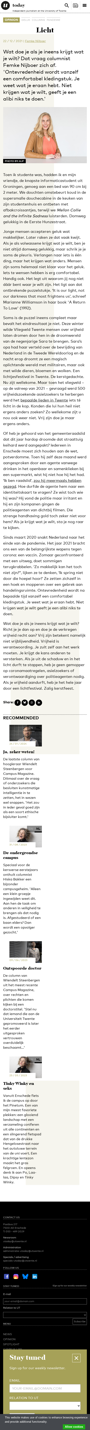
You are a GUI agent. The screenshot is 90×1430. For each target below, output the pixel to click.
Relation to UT (11, 1307)
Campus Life (12, 1349)
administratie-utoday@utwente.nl (23, 1251)
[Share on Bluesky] (25, 703)
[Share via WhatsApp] (32, 703)
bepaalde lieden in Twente (44, 400)
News (7, 1334)
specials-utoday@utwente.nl (20, 1260)
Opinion (11, 19)
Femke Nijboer (35, 41)
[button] (76, 1358)
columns (38, 20)
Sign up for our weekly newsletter (70, 1285)
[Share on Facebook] (17, 703)
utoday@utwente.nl (15, 1241)
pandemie (53, 20)
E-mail (7, 1294)
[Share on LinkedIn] (39, 703)
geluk (25, 20)
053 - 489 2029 (15, 1231)
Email (14, 1380)
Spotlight (11, 1344)
